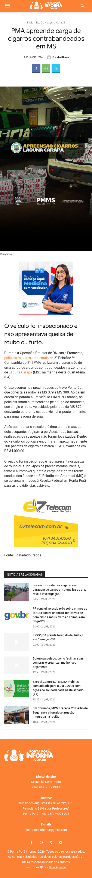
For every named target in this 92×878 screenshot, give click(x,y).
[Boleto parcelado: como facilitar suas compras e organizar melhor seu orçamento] (16, 665)
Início (30, 22)
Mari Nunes (63, 57)
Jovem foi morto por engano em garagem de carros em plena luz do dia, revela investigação (59, 589)
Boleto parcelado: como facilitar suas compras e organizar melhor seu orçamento (58, 663)
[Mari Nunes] (49, 57)
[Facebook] (36, 68)
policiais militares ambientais (26, 358)
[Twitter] (56, 68)
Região (40, 22)
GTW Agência (58, 867)
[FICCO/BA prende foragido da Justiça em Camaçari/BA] (16, 642)
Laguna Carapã (56, 22)
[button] (82, 6)
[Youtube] (60, 843)
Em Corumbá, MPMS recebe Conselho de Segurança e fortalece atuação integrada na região (60, 712)
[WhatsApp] (46, 68)
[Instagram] (41, 843)
